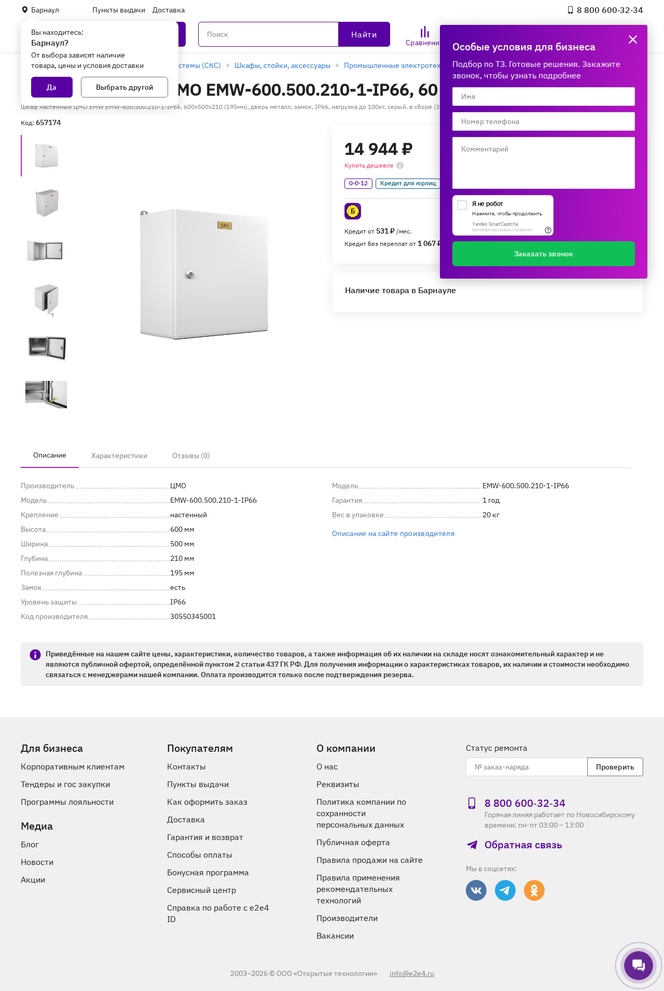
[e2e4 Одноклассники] (534, 890)
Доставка (169, 10)
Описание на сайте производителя (393, 533)
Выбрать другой (124, 87)
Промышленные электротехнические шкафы (421, 65)
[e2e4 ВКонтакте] (476, 890)
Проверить (615, 767)
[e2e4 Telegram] (505, 890)
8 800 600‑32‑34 (610, 10)
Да (52, 87)
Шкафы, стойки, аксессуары (282, 65)
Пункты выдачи (118, 10)
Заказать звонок (543, 253)
